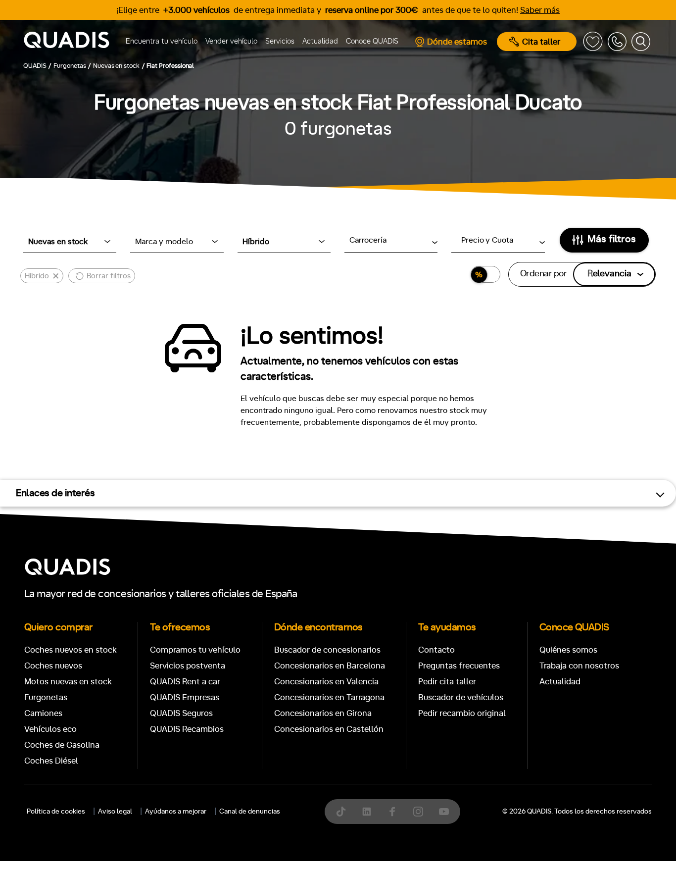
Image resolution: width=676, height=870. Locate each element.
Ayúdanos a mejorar (175, 811)
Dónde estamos (457, 42)
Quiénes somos (568, 650)
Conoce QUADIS (372, 41)
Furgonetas (45, 697)
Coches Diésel (51, 761)
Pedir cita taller (447, 681)
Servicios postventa (187, 666)
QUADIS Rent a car (185, 681)
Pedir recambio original (462, 713)
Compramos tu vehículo (195, 650)
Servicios (279, 41)
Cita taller (541, 42)
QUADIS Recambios (187, 729)
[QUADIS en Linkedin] (366, 811)
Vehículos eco (50, 729)
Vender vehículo (231, 41)
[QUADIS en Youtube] (444, 811)
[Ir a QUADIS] (70, 41)
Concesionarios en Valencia (326, 681)
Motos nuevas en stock (68, 681)
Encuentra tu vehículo (161, 41)
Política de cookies (56, 811)
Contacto (436, 650)
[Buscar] (641, 41)
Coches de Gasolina (61, 745)
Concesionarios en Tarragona (329, 697)
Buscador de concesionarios (327, 650)
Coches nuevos (53, 666)
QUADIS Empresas (184, 697)
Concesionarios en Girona (323, 713)
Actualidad (320, 41)
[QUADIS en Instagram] (418, 811)
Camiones (43, 713)
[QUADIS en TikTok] (341, 811)
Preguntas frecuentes (459, 666)
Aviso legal (115, 811)
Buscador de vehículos (460, 697)
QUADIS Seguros (181, 713)
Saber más (540, 10)
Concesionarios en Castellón (329, 729)
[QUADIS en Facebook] (392, 811)
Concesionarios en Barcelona (329, 666)
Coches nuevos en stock (70, 650)
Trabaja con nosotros (579, 666)
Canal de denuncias (249, 811)
